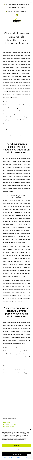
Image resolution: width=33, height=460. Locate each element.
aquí (19, 376)
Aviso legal (6, 422)
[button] (30, 429)
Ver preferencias (16, 454)
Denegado (16, 450)
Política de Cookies (8, 457)
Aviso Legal (26, 457)
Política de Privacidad (18, 457)
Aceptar (16, 445)
